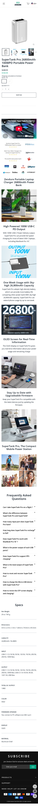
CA (9, 81)
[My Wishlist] (25, 4)
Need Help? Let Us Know (14, 789)
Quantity (5, 85)
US (4, 81)
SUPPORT (6, 783)
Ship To (5, 77)
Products (7, 777)
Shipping (4, 76)
